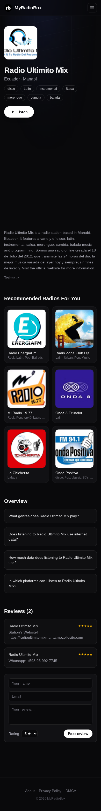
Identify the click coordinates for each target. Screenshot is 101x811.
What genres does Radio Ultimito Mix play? (44, 516)
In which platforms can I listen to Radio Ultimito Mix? (47, 583)
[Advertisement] (50, 170)
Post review (78, 734)
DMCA (71, 791)
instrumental (48, 89)
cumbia (36, 97)
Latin (27, 89)
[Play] (39, 316)
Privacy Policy (50, 791)
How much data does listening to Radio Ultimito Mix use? (50, 560)
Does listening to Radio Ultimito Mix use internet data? (48, 536)
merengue (15, 97)
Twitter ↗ (11, 278)
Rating (14, 734)
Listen (22, 112)
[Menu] (92, 7)
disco (11, 89)
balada (55, 97)
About (30, 791)
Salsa (70, 89)
